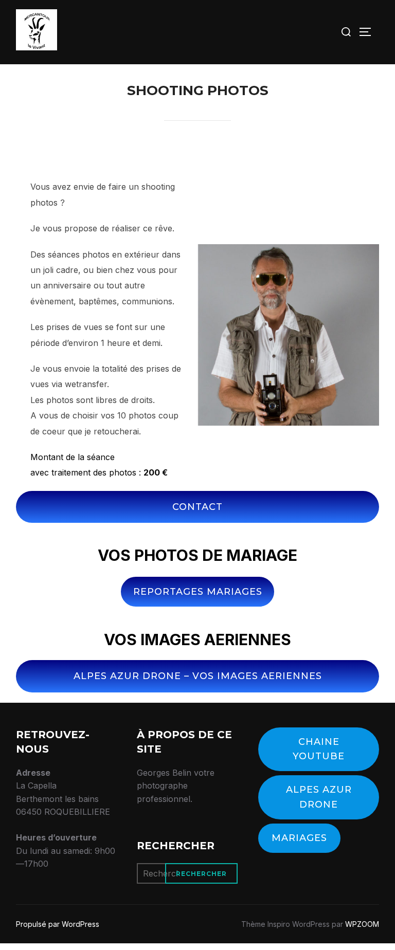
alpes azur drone (319, 797)
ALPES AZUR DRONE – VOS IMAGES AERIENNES (198, 676)
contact (197, 507)
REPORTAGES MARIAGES (197, 591)
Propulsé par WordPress (57, 924)
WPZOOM (362, 924)
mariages (299, 838)
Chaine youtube (319, 749)
